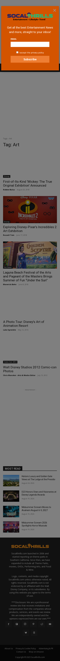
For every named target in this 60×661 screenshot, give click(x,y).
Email (14, 39)
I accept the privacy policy (31, 52)
